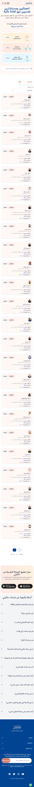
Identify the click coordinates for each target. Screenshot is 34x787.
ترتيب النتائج (30, 87)
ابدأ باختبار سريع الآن (17, 26)
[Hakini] (28, 4)
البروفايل (5, 96)
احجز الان (11, 96)
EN (8, 3)
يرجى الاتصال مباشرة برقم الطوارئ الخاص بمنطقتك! (13, 765)
